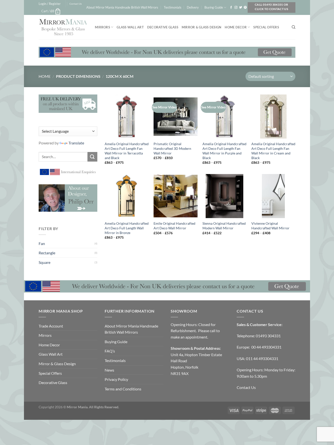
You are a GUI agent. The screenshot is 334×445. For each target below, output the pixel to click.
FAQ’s (110, 351)
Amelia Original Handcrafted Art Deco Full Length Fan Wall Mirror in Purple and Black (224, 151)
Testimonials (172, 7)
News (109, 370)
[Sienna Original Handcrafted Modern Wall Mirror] (224, 196)
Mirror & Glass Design (201, 27)
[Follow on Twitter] (240, 7)
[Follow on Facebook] (231, 7)
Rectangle (47, 252)
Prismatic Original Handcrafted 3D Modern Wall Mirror (172, 148)
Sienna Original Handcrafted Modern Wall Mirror (224, 225)
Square (44, 262)
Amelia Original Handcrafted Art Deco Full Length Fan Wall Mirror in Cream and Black (273, 151)
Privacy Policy (116, 379)
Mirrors (102, 27)
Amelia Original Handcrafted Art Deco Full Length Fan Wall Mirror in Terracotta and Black (127, 151)
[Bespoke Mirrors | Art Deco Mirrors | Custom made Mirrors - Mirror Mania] (63, 27)
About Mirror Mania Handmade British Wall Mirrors (122, 7)
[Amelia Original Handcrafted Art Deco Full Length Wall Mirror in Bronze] (127, 196)
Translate (76, 143)
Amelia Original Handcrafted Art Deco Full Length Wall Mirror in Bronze (127, 227)
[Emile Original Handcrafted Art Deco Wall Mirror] (176, 196)
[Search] (293, 27)
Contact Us (75, 3)
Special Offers (266, 27)
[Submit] (92, 157)
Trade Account (51, 326)
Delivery (193, 7)
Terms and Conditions (123, 388)
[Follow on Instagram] (235, 7)
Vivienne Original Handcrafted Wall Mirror (270, 225)
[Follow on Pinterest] (245, 7)
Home (45, 76)
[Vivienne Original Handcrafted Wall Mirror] (273, 196)
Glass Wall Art (130, 27)
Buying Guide (213, 7)
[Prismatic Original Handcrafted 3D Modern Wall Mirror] (176, 116)
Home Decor (236, 27)
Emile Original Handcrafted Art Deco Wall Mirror (174, 225)
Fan (42, 243)
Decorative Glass (162, 27)
